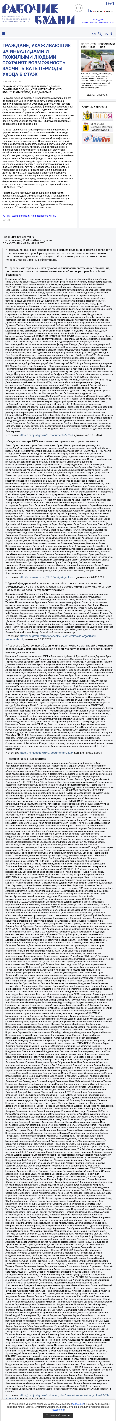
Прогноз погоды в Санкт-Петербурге (98, 22)
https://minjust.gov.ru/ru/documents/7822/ (46, 752)
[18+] (38, 14)
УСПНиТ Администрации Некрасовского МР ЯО (29, 215)
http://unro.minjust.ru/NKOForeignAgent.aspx (47, 577)
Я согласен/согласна (58, 1415)
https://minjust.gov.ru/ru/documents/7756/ (46, 435)
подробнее (78, 1404)
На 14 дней (98, 20)
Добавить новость (97, 95)
